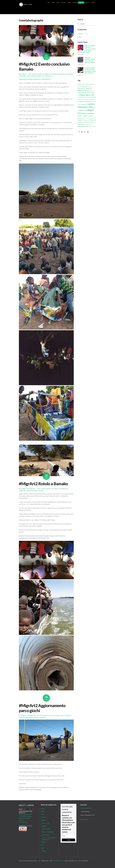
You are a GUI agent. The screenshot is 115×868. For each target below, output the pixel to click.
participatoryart (62, 74)
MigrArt (24, 74)
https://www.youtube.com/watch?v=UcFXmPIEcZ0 (35, 79)
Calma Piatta (82, 92)
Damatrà (21, 820)
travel (28, 76)
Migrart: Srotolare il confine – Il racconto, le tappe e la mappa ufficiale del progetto (87, 49)
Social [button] (87, 2)
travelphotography (36, 76)
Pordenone (87, 120)
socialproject (22, 76)
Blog (20, 74)
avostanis (89, 86)
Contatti (74, 2)
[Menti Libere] (25, 6)
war (43, 76)
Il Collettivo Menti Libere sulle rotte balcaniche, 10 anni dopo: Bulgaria (90, 70)
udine (80, 126)
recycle (63, 715)
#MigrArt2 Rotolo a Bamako (43, 483)
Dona (81, 2)
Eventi (53, 2)
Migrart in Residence (48, 832)
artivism (34, 74)
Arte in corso (90, 84)
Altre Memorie (23, 822)
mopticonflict (54, 74)
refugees (70, 74)
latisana (79, 104)
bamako (39, 74)
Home (48, 2)
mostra (90, 116)
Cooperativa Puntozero (25, 816)
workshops (93, 126)
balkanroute (81, 88)
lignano (84, 104)
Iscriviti (68, 840)
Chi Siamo (63, 2)
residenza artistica (83, 122)
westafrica (41, 490)
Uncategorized (31, 488)
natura (85, 118)
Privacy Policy (84, 819)
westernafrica (48, 76)
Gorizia (93, 97)
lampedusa (93, 101)
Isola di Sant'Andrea (87, 99)
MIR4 (86, 116)
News (58, 2)
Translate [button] (93, 2)
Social (42, 848)
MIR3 (81, 116)
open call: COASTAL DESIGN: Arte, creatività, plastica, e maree (90, 60)
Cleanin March (86, 95)
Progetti (69, 2)
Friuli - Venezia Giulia (87, 97)
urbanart (36, 717)
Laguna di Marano (85, 101)
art (38, 715)
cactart (92, 90)
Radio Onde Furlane (24, 818)
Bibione (82, 90)
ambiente (80, 84)
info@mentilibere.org (86, 808)
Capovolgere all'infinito (25, 814)
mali (43, 74)
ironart (50, 715)
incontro (80, 99)
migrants (83, 110)
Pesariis (80, 120)
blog (88, 90)
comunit (80, 97)
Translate (43, 851)
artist (29, 74)
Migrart (47, 74)
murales (80, 118)
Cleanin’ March (46, 829)
